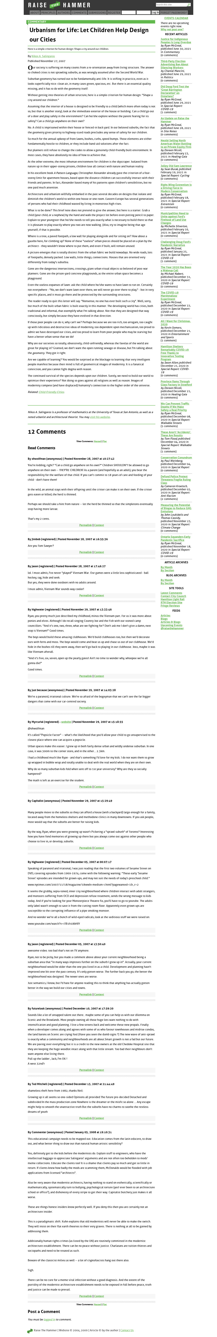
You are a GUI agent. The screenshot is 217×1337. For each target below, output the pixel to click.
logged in (49, 1319)
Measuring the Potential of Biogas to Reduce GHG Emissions (176, 508)
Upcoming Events (171, 625)
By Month (166, 567)
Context (99, 525)
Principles (48, 12)
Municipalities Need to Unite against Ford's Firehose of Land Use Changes (175, 218)
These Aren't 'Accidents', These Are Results (176, 434)
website (66, 722)
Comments (79, 12)
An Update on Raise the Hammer (175, 120)
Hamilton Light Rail (172, 599)
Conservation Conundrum (176, 457)
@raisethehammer (172, 628)
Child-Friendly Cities (51, 392)
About (34, 12)
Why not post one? (172, 29)
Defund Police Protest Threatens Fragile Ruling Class (176, 480)
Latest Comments (171, 593)
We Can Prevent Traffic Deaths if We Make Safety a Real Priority (175, 407)
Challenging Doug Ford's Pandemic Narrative (176, 243)
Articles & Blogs (170, 622)
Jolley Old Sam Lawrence (176, 165)
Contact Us (127, 1330)
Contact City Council (173, 596)
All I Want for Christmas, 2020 (176, 323)
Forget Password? (174, 12)
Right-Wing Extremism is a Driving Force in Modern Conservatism (176, 188)
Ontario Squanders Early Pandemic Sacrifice (175, 538)
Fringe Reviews (170, 605)
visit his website (100, 417)
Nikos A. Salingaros (43, 56)
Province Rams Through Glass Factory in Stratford (176, 383)
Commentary (37, 21)
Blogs (164, 618)
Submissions (97, 12)
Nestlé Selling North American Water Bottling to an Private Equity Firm (176, 144)
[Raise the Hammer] (59, 9)
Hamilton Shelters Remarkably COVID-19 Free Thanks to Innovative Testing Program (175, 353)
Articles (165, 615)
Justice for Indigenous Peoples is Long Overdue (176, 41)
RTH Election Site (171, 602)
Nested (97, 441)
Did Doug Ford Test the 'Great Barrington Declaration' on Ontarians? (175, 91)
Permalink (85, 525)
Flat (105, 441)
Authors (64, 12)
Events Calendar (176, 18)
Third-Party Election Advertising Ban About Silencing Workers (174, 64)
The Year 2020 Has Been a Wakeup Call (176, 269)
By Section (167, 570)
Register (114, 12)
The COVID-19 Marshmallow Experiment (170, 296)
